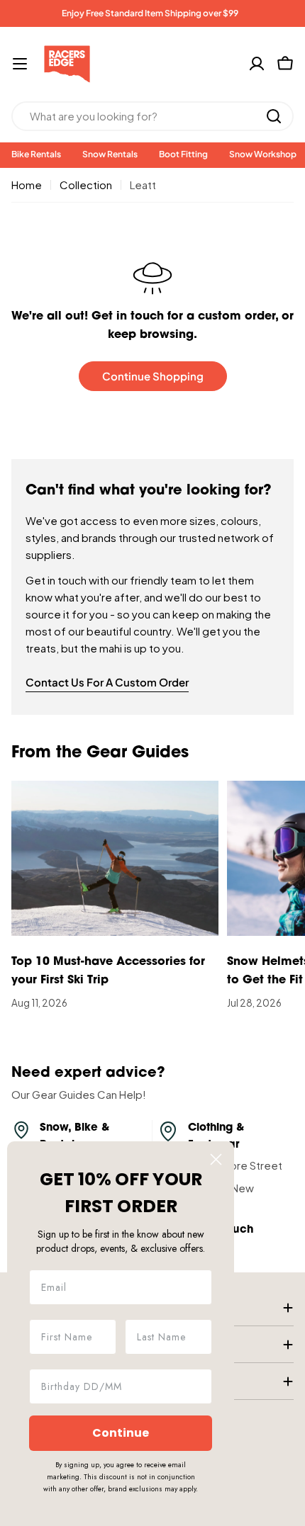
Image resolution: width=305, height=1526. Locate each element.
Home (26, 184)
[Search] (273, 116)
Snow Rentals (110, 154)
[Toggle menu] (19, 63)
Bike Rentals (36, 154)
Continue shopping (153, 376)
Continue (120, 1433)
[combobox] (152, 116)
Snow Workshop (262, 154)
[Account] (256, 63)
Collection (86, 184)
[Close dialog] (216, 1159)
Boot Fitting (183, 154)
